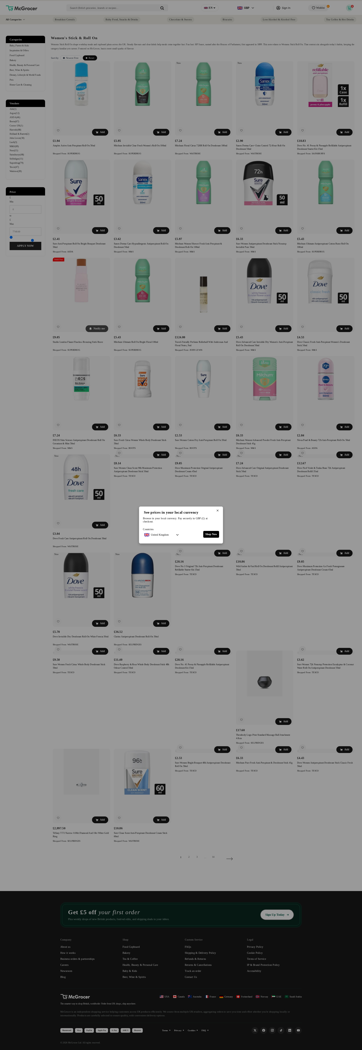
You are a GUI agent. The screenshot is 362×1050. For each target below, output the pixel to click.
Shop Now (211, 534)
